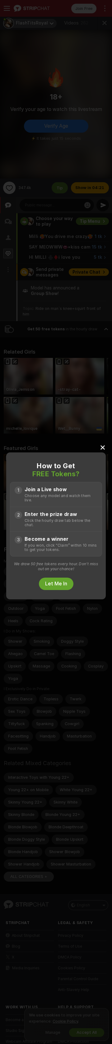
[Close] (102, 447)
